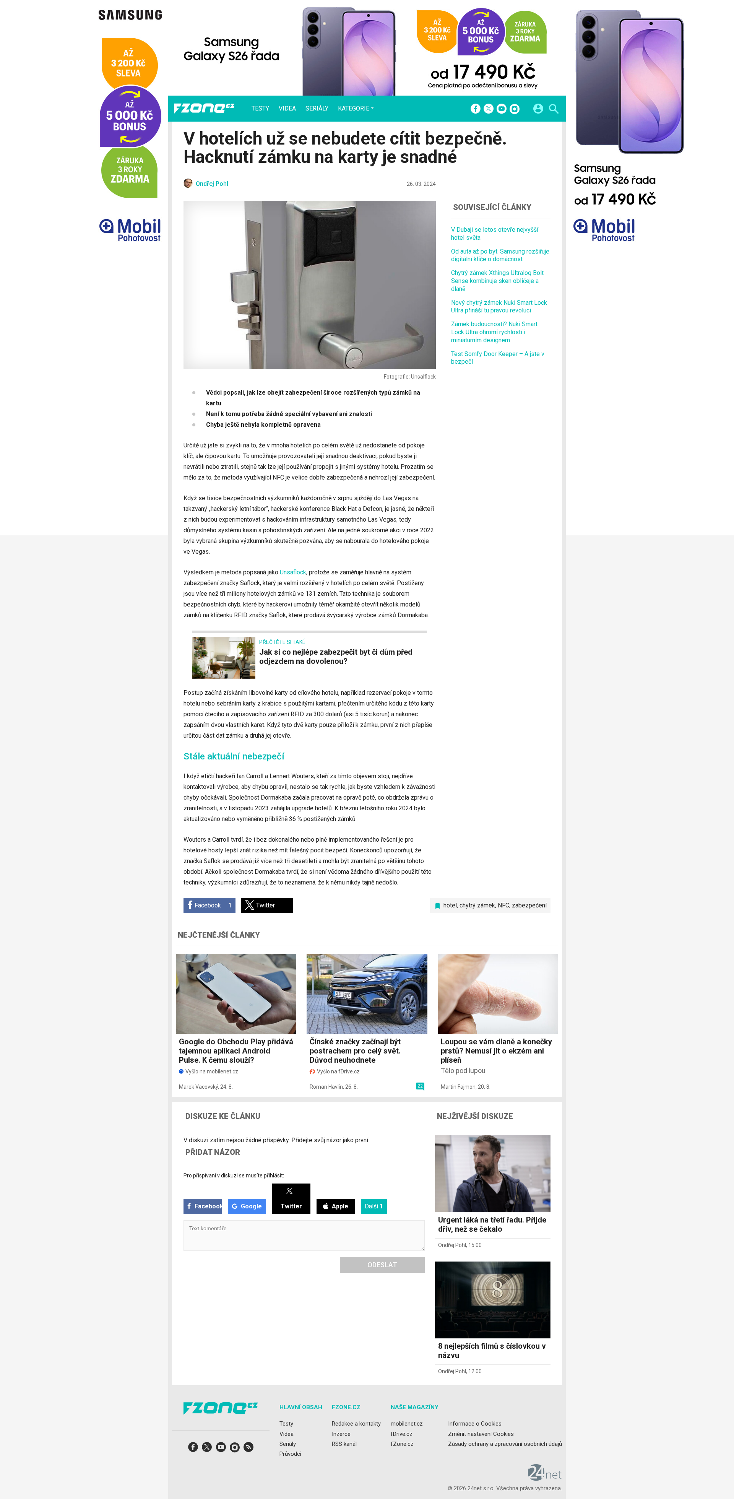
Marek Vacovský (198, 1087)
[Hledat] (553, 110)
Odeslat (382, 1265)
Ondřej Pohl (452, 1245)
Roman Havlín (326, 1087)
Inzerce (341, 1433)
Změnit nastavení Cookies (481, 1433)
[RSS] (248, 1449)
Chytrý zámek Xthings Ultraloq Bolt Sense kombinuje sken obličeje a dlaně (497, 281)
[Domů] (204, 109)
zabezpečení (529, 905)
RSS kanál (344, 1443)
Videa (287, 109)
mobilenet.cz (407, 1423)
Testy (260, 109)
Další (374, 1206)
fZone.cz (402, 1443)
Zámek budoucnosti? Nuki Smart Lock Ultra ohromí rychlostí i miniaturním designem (494, 332)
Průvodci (290, 1453)
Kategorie (353, 108)
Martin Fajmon (458, 1087)
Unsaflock (293, 572)
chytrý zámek (477, 905)
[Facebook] (475, 109)
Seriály (316, 109)
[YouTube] (501, 109)
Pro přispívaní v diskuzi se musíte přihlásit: (234, 1175)
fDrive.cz (401, 1433)
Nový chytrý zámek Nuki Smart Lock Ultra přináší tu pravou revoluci (499, 306)
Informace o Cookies (475, 1423)
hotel (450, 905)
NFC (503, 905)
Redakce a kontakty (356, 1423)
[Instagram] (514, 109)
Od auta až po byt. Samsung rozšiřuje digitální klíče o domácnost (500, 255)
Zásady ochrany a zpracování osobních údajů (505, 1443)
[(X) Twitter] (488, 109)
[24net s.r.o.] (545, 1478)
